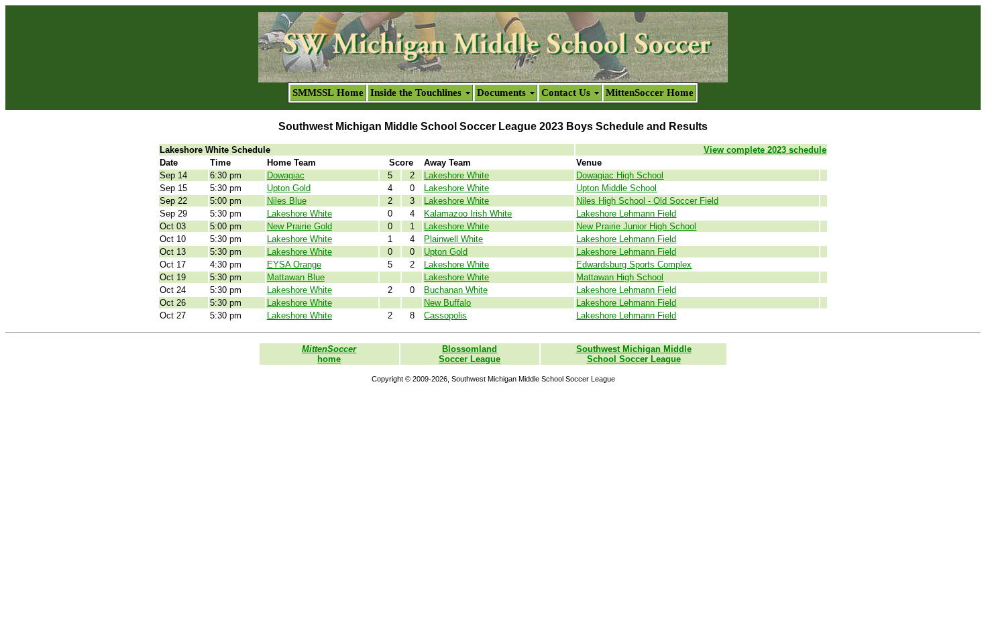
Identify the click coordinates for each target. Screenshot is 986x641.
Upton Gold (289, 188)
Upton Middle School (616, 188)
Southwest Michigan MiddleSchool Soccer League (634, 354)
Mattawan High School (619, 277)
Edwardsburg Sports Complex (634, 264)
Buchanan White (456, 290)
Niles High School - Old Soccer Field (647, 201)
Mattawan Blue (296, 277)
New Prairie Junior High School (636, 226)
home (329, 354)
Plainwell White (453, 239)
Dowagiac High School (619, 175)
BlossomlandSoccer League (469, 354)
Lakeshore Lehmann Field (626, 214)
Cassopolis (445, 315)
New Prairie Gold (299, 226)
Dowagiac (286, 175)
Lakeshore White (456, 175)
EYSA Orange (294, 264)
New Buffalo (447, 303)
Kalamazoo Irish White (468, 214)
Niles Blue (287, 201)
